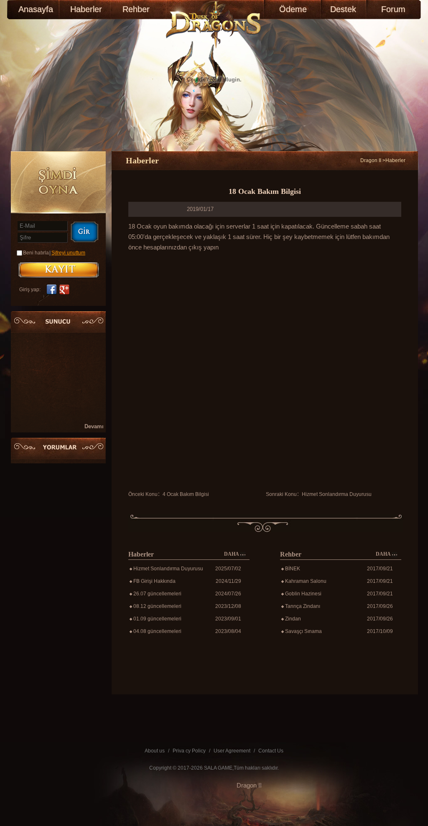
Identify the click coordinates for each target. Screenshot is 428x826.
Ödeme (293, 9)
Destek (343, 9)
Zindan (293, 619)
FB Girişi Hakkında (154, 581)
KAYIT (59, 270)
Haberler (86, 9)
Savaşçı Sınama (303, 631)
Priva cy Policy (189, 751)
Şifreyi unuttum (68, 253)
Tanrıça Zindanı (302, 606)
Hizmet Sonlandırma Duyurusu (337, 494)
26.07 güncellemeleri (157, 594)
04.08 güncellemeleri (157, 631)
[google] (66, 289)
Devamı (94, 426)
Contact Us (270, 751)
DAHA (232, 554)
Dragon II (370, 160)
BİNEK (292, 569)
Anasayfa (35, 9)
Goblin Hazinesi (303, 594)
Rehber (136, 9)
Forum (393, 9)
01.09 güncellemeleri (157, 619)
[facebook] (50, 289)
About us (155, 751)
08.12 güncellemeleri (157, 606)
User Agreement (232, 751)
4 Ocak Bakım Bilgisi (186, 494)
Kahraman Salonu (305, 581)
